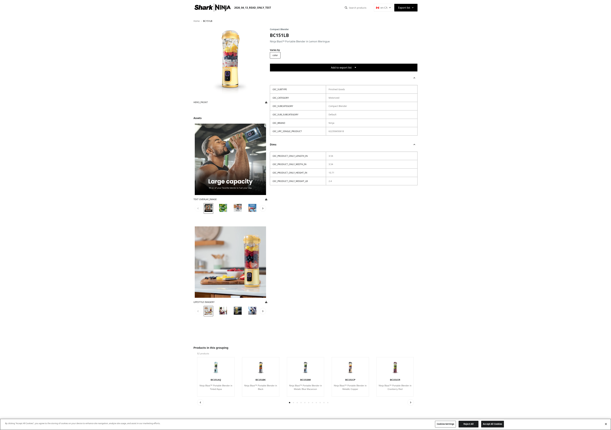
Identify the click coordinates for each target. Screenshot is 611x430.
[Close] (605, 423)
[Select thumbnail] (208, 208)
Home (196, 20)
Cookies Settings (445, 424)
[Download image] (266, 102)
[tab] (293, 402)
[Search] (346, 7)
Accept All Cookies (492, 424)
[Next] (410, 402)
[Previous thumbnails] (198, 208)
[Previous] (200, 402)
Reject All (469, 424)
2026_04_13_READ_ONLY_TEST (252, 7)
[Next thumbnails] (263, 208)
